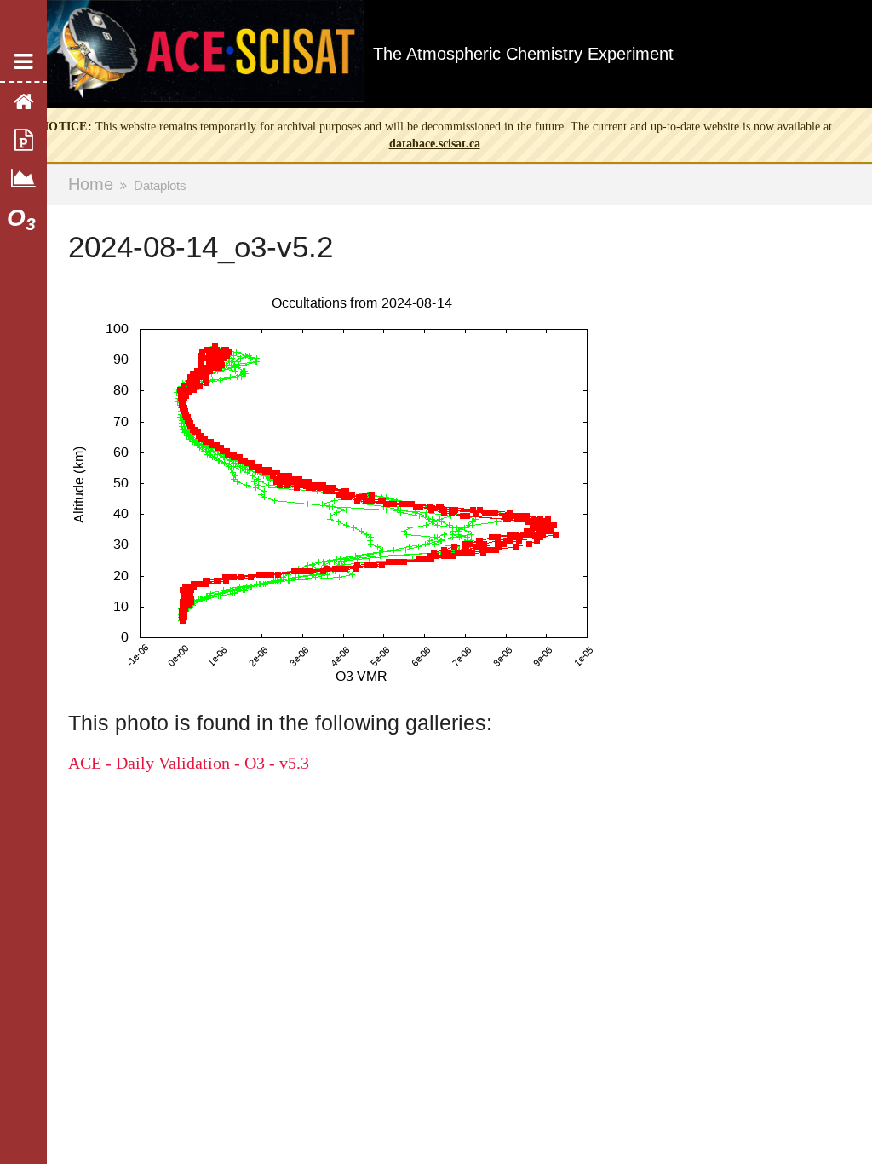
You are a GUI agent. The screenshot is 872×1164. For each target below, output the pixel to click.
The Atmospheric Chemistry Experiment (523, 53)
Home (90, 184)
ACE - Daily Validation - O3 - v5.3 (188, 762)
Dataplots (160, 185)
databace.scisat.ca (434, 143)
